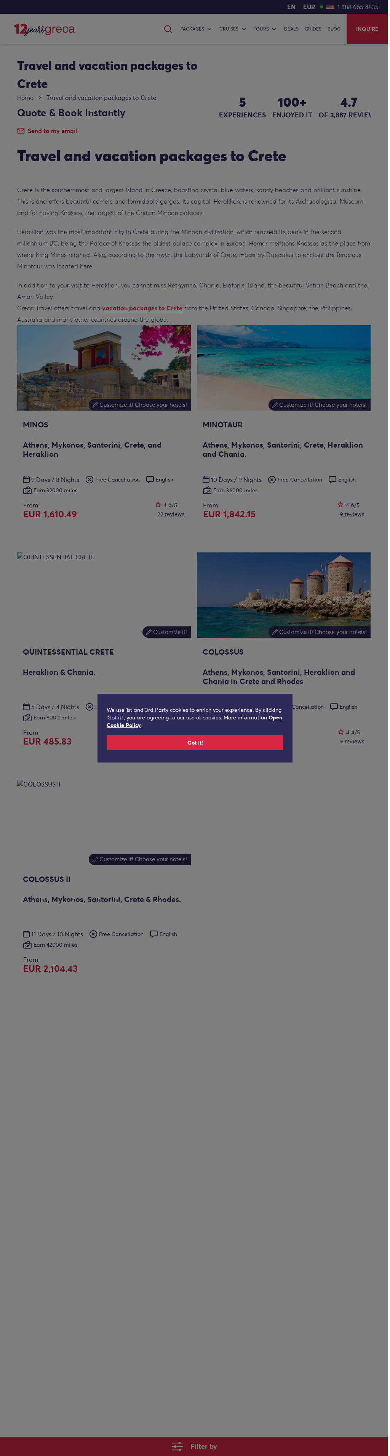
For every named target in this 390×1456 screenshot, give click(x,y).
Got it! (195, 742)
